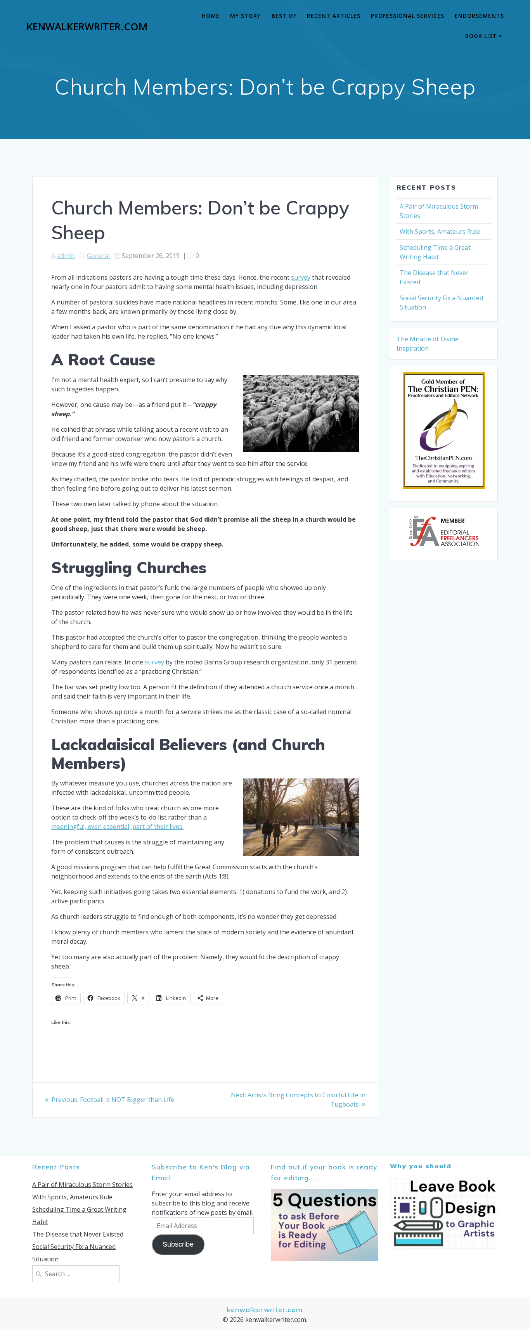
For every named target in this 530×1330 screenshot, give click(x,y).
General (98, 255)
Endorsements (479, 15)
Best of (284, 15)
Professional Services (407, 15)
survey (300, 277)
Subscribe (178, 1244)
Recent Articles (333, 15)
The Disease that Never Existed (77, 1234)
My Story (245, 15)
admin (66, 255)
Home (211, 15)
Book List (481, 36)
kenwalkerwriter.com (86, 27)
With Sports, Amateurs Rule (440, 231)
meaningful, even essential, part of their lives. (117, 826)
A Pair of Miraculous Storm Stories (82, 1184)
